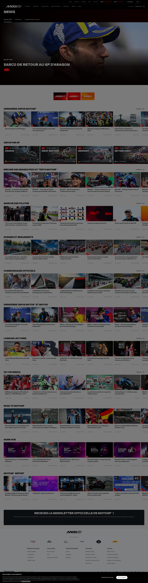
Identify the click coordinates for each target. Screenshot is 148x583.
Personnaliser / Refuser (107, 577)
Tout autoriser (122, 577)
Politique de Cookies (26, 581)
